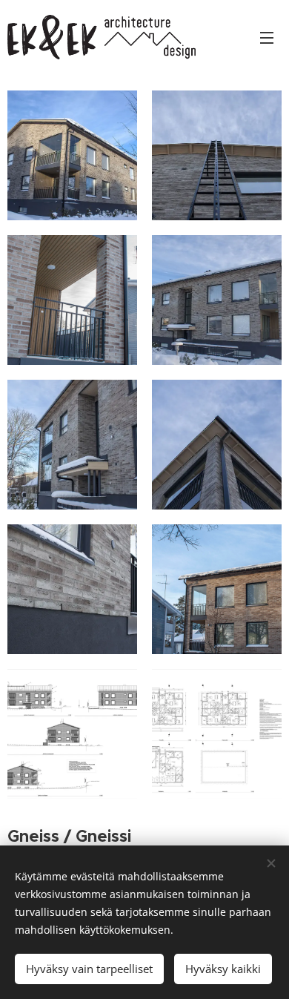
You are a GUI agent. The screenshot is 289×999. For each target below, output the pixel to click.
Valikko (267, 37)
